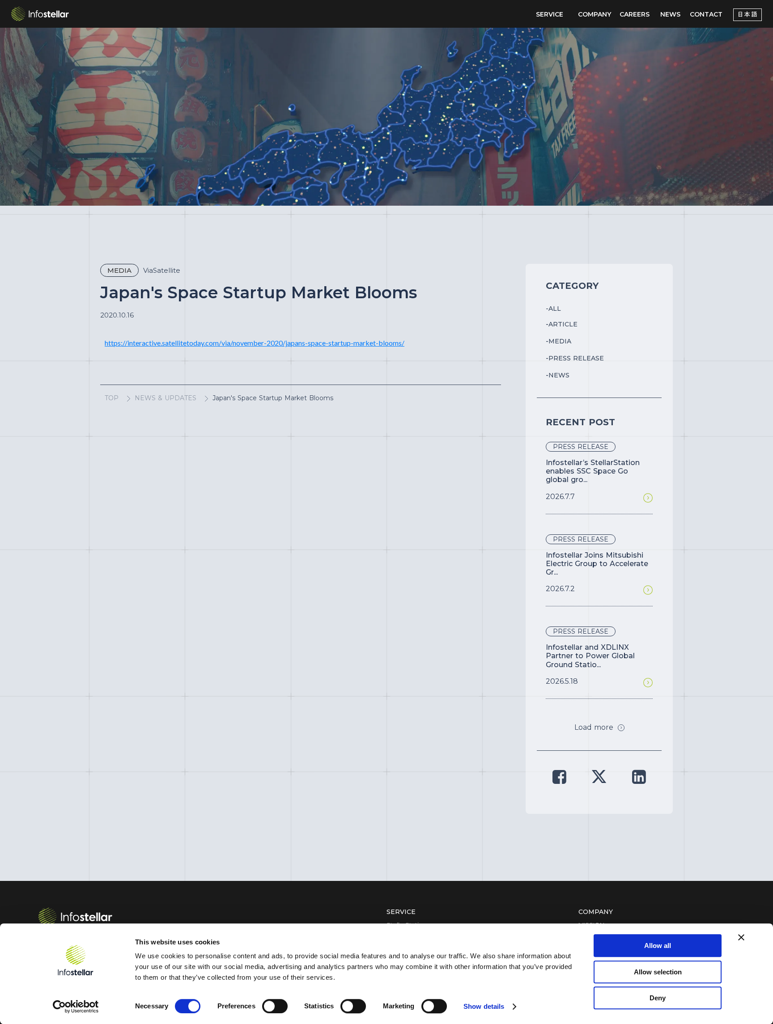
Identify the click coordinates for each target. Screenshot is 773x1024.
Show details (483, 1006)
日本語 (747, 14)
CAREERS (635, 14)
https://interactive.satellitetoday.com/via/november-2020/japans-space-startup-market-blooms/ (254, 343)
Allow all (657, 945)
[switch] (275, 1006)
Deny (658, 998)
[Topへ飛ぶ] (75, 917)
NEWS (670, 14)
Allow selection (658, 972)
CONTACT (706, 14)
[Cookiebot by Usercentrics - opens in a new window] (76, 1006)
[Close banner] (741, 937)
